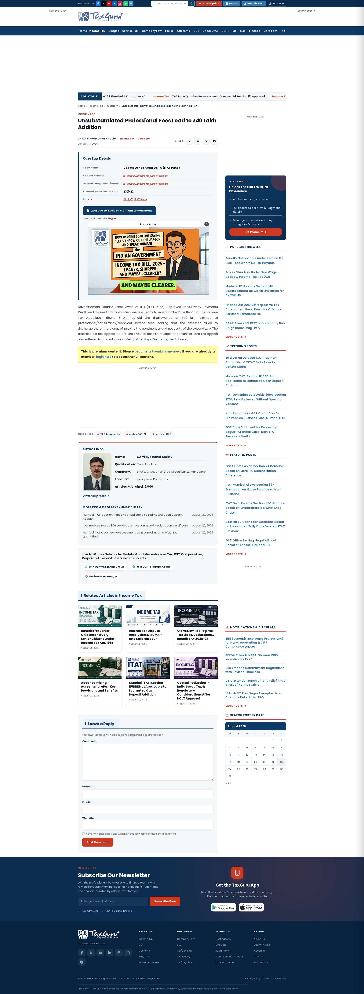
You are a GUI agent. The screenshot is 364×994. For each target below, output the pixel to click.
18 (238, 762)
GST (196, 31)
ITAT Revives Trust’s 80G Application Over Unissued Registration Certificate (135, 525)
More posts (234, 337)
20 (255, 762)
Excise (169, 31)
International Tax (149, 962)
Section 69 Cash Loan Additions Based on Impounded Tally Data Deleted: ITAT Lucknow (255, 526)
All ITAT (128, 199)
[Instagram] (120, 3)
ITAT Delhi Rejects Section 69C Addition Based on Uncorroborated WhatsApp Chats (255, 508)
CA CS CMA (210, 31)
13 (255, 755)
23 (281, 762)
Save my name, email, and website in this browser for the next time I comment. (131, 833)
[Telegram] (131, 3)
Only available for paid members (147, 176)
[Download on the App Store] (251, 907)
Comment (90, 741)
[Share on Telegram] (214, 141)
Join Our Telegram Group (153, 567)
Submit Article (262, 945)
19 (247, 762)
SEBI (243, 31)
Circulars (221, 945)
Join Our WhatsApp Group (106, 567)
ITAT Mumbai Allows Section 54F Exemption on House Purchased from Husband (253, 489)
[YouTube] (109, 3)
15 (273, 755)
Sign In (277, 3)
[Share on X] (189, 141)
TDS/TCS (144, 956)
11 (238, 755)
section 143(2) (137, 434)
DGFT (225, 31)
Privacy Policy (252, 978)
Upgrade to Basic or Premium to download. (121, 210)
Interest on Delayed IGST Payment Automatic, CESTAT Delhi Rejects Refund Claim (251, 362)
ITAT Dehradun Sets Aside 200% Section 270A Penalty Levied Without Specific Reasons (255, 399)
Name (87, 786)
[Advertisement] (58, 70)
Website (88, 818)
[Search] (191, 3)
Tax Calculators (225, 962)
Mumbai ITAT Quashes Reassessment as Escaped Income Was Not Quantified (130, 534)
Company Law (152, 31)
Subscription (210, 3)
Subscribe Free (165, 901)
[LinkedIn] (114, 3)
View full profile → (96, 496)
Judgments (223, 950)
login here (103, 357)
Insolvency (183, 956)
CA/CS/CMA (184, 962)
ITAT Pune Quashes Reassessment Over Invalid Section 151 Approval (162, 96)
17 (230, 762)
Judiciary (112, 105)
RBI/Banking (184, 950)
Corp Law (270, 31)
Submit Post (256, 3)
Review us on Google (103, 576)
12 (247, 755)
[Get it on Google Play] (223, 907)
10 (229, 755)
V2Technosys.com (149, 978)
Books (233, 3)
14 (264, 755)
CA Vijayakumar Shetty (99, 138)
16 (281, 755)
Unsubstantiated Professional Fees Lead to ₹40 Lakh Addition (147, 124)
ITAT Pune (140, 199)
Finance (254, 31)
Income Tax (97, 31)
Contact (259, 956)
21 (264, 762)
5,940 (149, 487)
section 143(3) (164, 434)
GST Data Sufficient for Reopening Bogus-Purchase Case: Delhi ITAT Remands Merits (251, 432)
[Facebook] (98, 3)
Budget (114, 31)
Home (83, 31)
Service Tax (130, 31)
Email (87, 802)
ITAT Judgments (110, 434)
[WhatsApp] (125, 3)
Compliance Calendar (229, 956)
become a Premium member (157, 351)
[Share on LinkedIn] (197, 141)
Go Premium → (255, 232)
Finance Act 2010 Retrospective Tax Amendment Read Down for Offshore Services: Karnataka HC (253, 309)
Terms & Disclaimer (275, 978)
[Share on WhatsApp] (206, 141)
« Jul (228, 783)
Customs (183, 31)
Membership (262, 962)
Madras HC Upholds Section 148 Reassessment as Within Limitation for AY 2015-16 (254, 291)
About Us (259, 939)
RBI (234, 31)
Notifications (223, 939)
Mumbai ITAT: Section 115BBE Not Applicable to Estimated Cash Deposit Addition (133, 517)
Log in (112, 218)
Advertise (260, 950)
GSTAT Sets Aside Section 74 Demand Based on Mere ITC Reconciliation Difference (254, 470)
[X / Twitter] (103, 3)
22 (273, 762)
